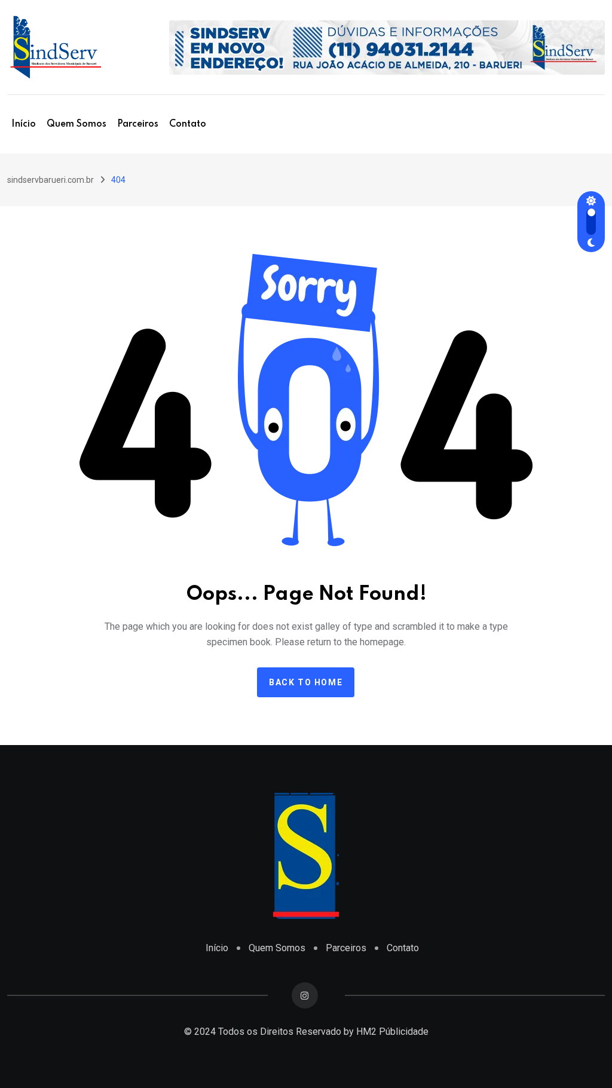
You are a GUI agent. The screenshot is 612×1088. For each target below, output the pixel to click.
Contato (187, 124)
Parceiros (137, 124)
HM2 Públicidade (392, 1031)
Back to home (305, 682)
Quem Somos (76, 124)
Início (23, 124)
